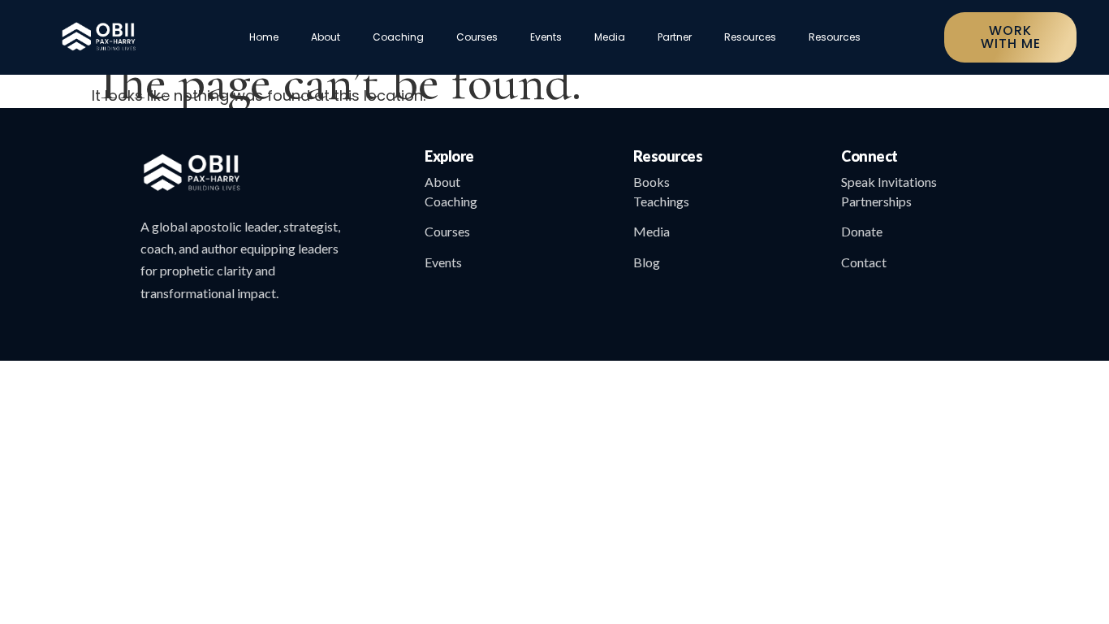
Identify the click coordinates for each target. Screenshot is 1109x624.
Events (546, 37)
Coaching (398, 37)
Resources (750, 37)
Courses (477, 37)
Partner (675, 37)
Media (609, 37)
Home (263, 37)
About (325, 37)
